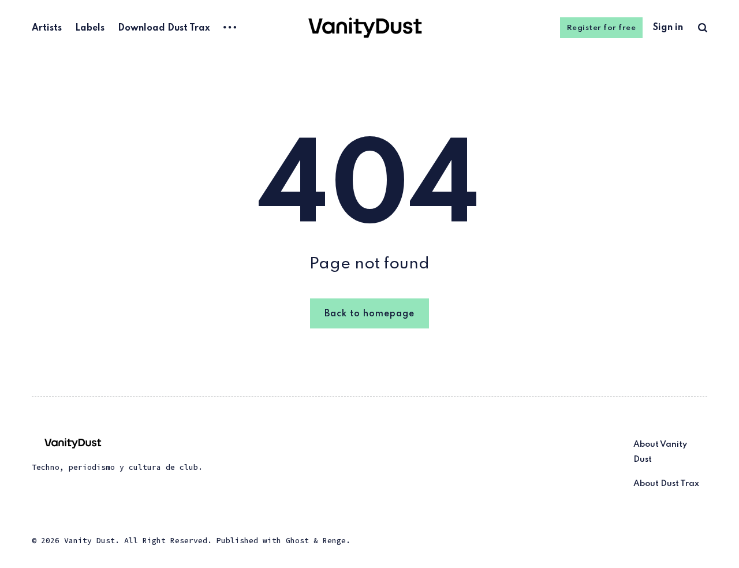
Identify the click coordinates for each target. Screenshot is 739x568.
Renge (334, 540)
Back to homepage (369, 314)
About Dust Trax (666, 484)
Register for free (601, 28)
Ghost (297, 540)
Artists (47, 28)
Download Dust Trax (164, 28)
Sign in (668, 27)
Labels (89, 28)
